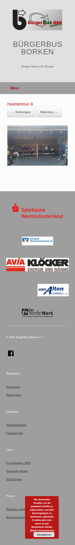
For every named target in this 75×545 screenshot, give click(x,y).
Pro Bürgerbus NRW (18, 463)
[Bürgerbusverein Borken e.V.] (37, 19)
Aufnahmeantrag (16, 425)
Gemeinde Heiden (17, 471)
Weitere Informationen (42, 530)
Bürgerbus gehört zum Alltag (23, 509)
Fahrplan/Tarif (14, 433)
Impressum (13, 387)
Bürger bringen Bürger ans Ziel (24, 517)
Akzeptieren (44, 534)
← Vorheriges (21, 112)
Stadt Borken (14, 479)
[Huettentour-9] (37, 164)
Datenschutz (13, 395)
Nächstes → (48, 112)
